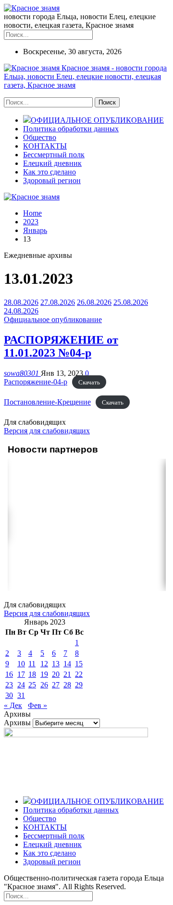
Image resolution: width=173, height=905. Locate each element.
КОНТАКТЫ (45, 146)
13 (56, 664)
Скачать (89, 382)
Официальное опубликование (53, 319)
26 (44, 685)
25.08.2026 (130, 302)
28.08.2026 (21, 302)
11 (32, 664)
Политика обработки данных (71, 129)
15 (79, 664)
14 (67, 664)
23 (9, 685)
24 (21, 685)
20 (56, 674)
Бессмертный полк (54, 155)
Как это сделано (49, 172)
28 (67, 685)
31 (21, 695)
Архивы (17, 723)
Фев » (37, 705)
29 (79, 685)
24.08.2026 (21, 311)
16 (9, 674)
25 (32, 685)
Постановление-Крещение (47, 402)
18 (32, 674)
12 (44, 664)
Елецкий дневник (52, 163)
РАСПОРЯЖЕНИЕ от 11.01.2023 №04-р (61, 346)
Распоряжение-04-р (35, 382)
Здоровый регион (52, 180)
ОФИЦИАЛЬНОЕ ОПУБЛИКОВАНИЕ (97, 120)
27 (56, 685)
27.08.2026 (57, 302)
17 (21, 674)
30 (9, 695)
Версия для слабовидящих (47, 431)
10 (21, 664)
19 (44, 674)
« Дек (13, 705)
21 (67, 674)
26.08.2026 (94, 302)
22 (79, 674)
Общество (39, 137)
